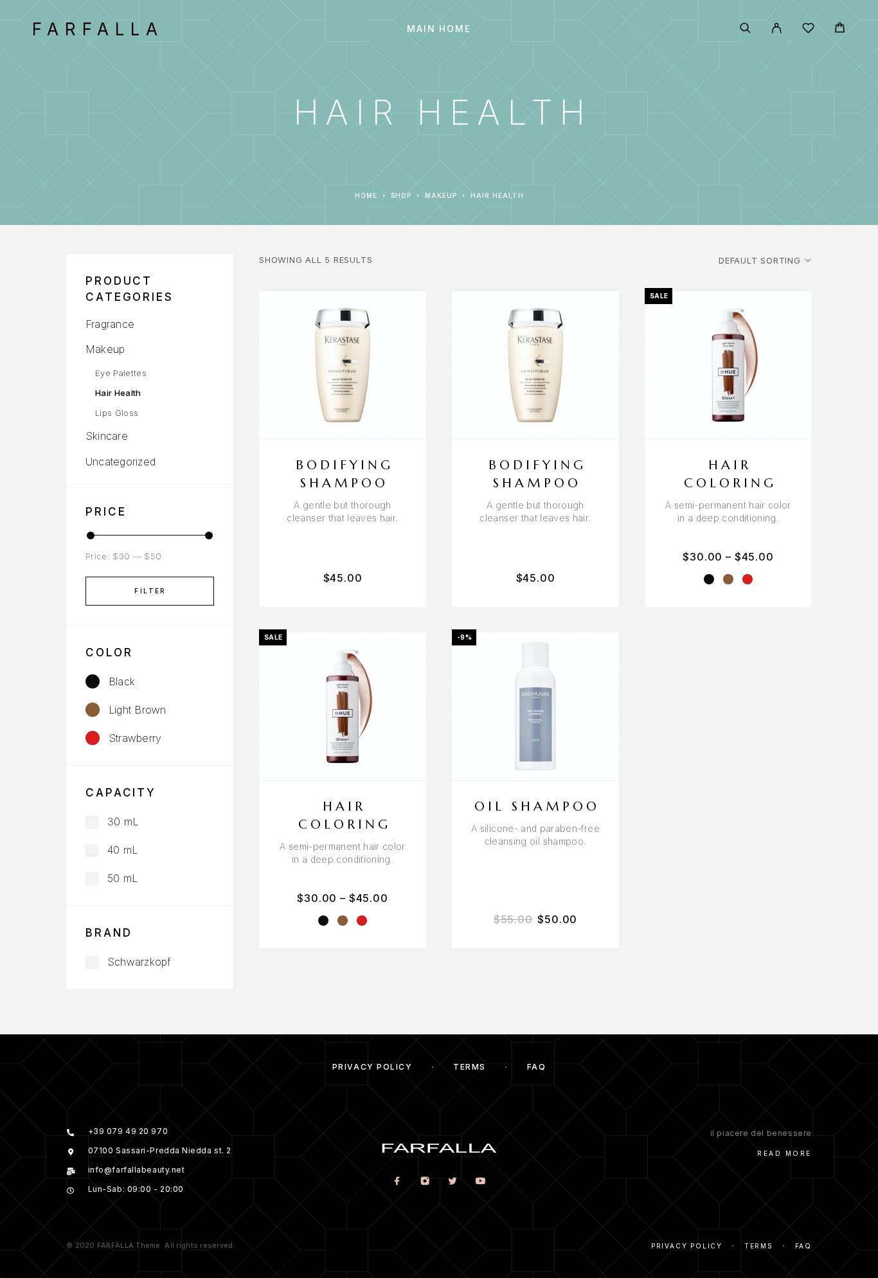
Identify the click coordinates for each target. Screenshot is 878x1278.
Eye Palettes (121, 373)
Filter (150, 591)
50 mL (122, 878)
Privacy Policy (372, 1067)
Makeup (441, 195)
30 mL (122, 821)
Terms (469, 1067)
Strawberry (135, 738)
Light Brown (137, 709)
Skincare (106, 435)
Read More (784, 1153)
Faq (536, 1067)
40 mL (122, 849)
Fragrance (109, 324)
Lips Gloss (116, 413)
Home (366, 195)
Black (122, 681)
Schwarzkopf (139, 961)
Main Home (438, 29)
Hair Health (118, 393)
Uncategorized (120, 461)
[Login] (777, 29)
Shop (401, 195)
